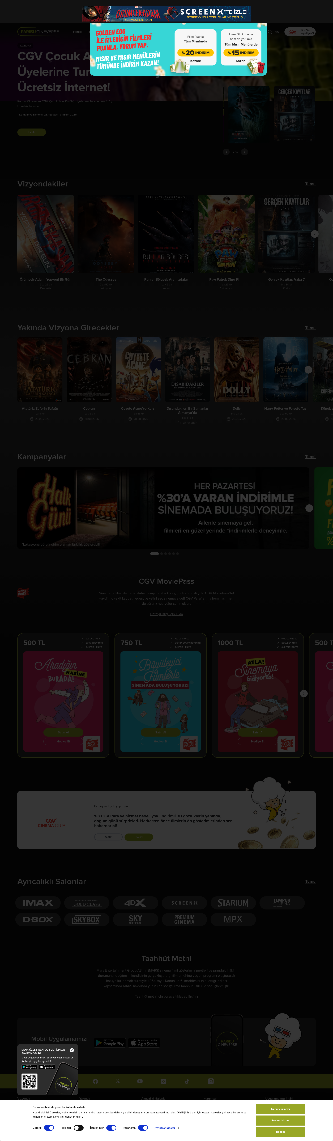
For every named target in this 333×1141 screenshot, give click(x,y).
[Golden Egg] (178, 47)
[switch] (79, 1128)
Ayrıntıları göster (165, 1127)
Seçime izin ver (280, 1120)
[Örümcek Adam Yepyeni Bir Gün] (166, 14)
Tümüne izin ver (280, 1109)
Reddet (280, 1131)
